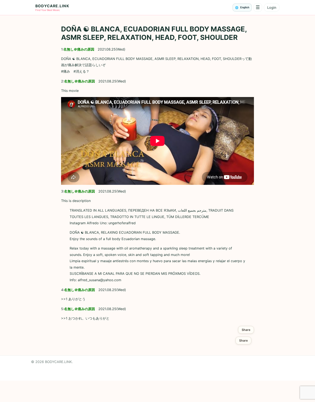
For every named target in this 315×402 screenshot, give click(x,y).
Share (246, 330)
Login (271, 7)
